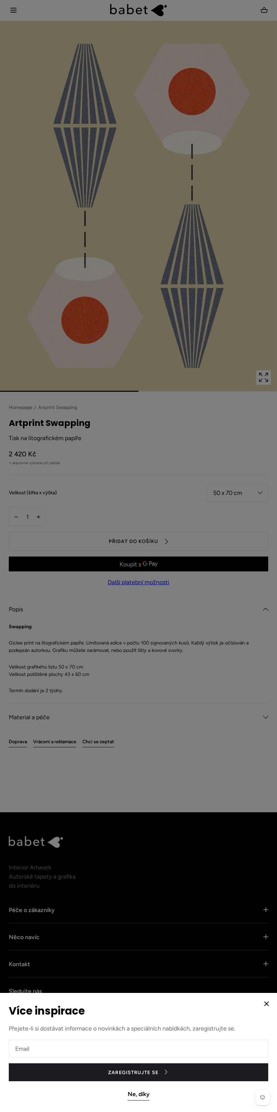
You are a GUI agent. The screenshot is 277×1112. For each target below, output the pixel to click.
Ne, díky (139, 1093)
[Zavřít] (138, 556)
